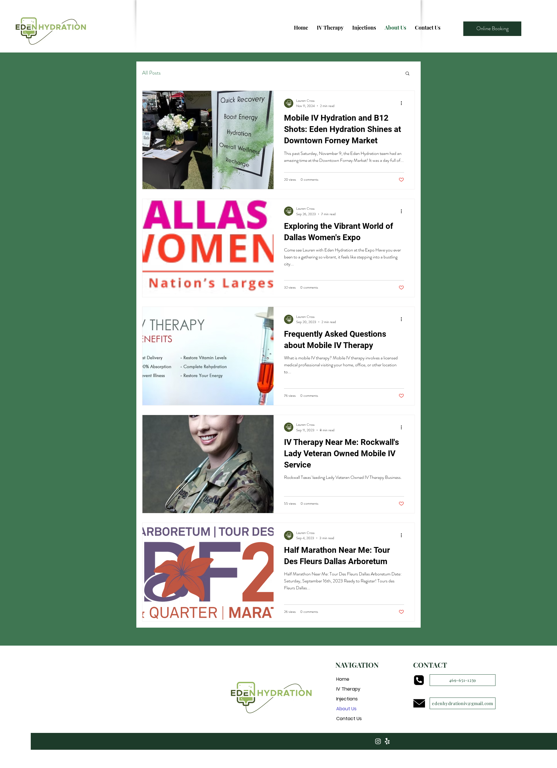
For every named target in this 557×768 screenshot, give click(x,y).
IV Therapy (348, 689)
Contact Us (349, 718)
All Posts (151, 73)
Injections (347, 698)
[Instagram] (378, 741)
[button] (407, 74)
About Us (346, 708)
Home (342, 679)
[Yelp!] (387, 741)
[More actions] (403, 103)
